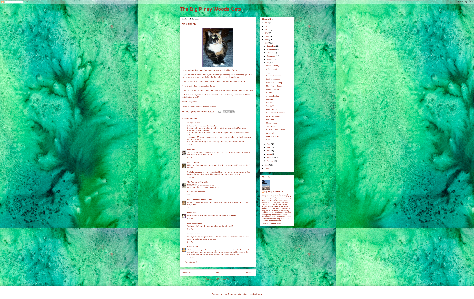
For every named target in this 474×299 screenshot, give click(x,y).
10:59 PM (190, 257)
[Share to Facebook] (231, 111)
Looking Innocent (273, 79)
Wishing (269, 140)
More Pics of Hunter (274, 86)
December (271, 46)
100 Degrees (271, 126)
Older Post (249, 273)
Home (218, 273)
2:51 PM (190, 208)
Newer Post (187, 273)
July (268, 63)
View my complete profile (271, 223)
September (271, 56)
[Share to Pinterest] (233, 111)
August (270, 59)
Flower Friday (271, 109)
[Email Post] (219, 112)
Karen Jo (190, 247)
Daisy (189, 149)
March (269, 154)
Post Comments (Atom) (222, 279)
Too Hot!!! (270, 106)
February (270, 157)
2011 (267, 30)
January (270, 161)
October (270, 53)
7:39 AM (190, 145)
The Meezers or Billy (195, 182)
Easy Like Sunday (273, 116)
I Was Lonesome (272, 89)
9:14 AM (190, 157)
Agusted (269, 99)
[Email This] (224, 111)
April (269, 151)
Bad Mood (270, 120)
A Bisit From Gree (273, 69)
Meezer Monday (272, 66)
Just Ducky (191, 162)
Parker (189, 212)
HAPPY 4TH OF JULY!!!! (275, 130)
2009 (267, 36)
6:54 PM (190, 218)
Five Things (270, 103)
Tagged (269, 72)
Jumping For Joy (272, 133)
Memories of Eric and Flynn (197, 199)
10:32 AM (190, 177)
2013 (267, 23)
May (269, 147)
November (271, 49)
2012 (267, 26)
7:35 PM (190, 229)
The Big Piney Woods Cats (211, 9)
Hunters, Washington (274, 76)
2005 (267, 168)
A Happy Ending (272, 96)
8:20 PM (190, 242)
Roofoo (244, 294)
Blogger (259, 294)
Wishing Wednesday (274, 83)
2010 (267, 33)
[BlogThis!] (226, 111)
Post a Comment (191, 262)
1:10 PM (190, 195)
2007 (267, 43)
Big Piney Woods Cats (273, 192)
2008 (267, 40)
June (269, 144)
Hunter (269, 93)
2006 (267, 165)
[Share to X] (228, 111)
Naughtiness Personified (275, 113)
